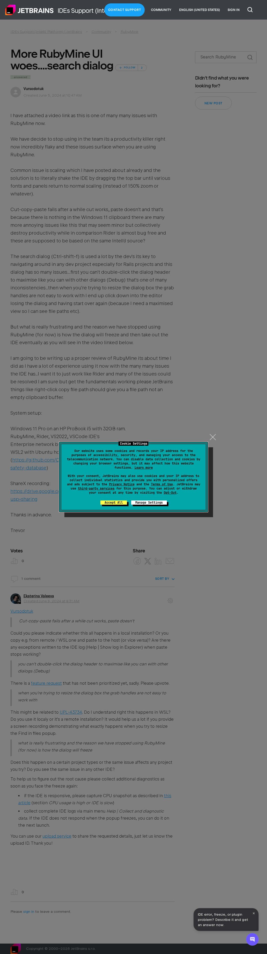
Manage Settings (149, 502)
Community (161, 10)
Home (29, 10)
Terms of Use (162, 484)
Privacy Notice (122, 484)
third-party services (96, 488)
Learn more (144, 468)
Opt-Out (170, 493)
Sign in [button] (234, 10)
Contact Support (124, 10)
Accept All (114, 502)
